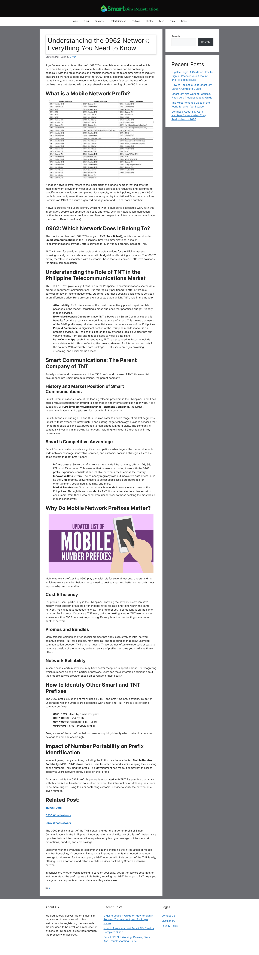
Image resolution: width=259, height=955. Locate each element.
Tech (161, 21)
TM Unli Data (54, 807)
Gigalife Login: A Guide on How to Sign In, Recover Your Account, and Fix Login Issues (192, 76)
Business (99, 21)
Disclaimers (168, 920)
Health (149, 21)
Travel (184, 21)
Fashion (136, 21)
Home (75, 21)
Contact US (168, 915)
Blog (86, 21)
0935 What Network (58, 815)
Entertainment (118, 21)
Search (175, 36)
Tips (172, 21)
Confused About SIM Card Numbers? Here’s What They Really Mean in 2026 (188, 115)
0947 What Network (58, 822)
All (50, 888)
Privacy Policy (169, 925)
